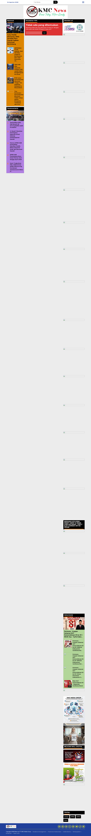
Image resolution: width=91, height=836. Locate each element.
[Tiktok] (80, 826)
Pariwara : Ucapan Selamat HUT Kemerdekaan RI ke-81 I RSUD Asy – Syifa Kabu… (73, 634)
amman (66, 816)
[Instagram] (69, 826)
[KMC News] (45, 12)
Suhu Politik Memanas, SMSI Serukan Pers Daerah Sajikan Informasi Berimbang (13, 39)
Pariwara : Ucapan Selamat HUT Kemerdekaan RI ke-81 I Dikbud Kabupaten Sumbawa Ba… (78, 645)
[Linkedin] (73, 826)
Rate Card (16, 833)
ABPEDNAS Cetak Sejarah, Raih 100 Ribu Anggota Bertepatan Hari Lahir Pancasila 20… (18, 54)
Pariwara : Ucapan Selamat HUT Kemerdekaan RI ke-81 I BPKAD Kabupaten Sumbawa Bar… (78, 659)
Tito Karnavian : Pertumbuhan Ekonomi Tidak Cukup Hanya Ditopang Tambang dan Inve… (18, 98)
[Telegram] (83, 826)
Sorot (65, 820)
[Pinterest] (66, 826)
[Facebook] (59, 826)
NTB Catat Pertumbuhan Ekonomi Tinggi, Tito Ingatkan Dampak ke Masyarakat (18, 82)
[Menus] (83, 2)
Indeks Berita (67, 831)
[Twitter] (62, 826)
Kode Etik (9, 833)
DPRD (78, 816)
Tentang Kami (77, 831)
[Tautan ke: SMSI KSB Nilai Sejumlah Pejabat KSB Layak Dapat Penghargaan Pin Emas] (10, 67)
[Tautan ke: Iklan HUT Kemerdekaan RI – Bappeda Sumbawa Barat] (68, 684)
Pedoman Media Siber (54, 831)
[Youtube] (76, 826)
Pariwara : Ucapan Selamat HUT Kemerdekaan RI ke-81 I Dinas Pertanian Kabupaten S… (78, 672)
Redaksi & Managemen (39, 831)
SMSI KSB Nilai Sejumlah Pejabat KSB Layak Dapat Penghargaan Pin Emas (18, 69)
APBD (72, 816)
